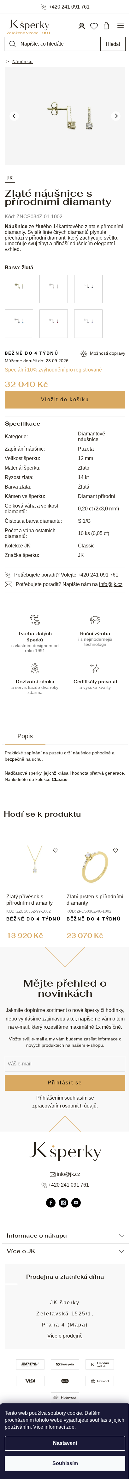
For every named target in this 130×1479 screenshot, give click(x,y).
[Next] (116, 116)
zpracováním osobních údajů (64, 1105)
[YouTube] (76, 1203)
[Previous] (14, 116)
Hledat (113, 44)
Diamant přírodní (96, 496)
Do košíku (65, 400)
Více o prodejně (65, 1336)
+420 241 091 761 (69, 6)
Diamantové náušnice (91, 436)
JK (10, 178)
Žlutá (83, 487)
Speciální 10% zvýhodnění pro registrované (53, 369)
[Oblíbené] (93, 25)
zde (70, 1427)
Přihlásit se (65, 1082)
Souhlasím (65, 1463)
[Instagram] (63, 1203)
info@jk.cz (110, 584)
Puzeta (86, 449)
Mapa (78, 1324)
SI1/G (84, 521)
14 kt (83, 477)
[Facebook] (51, 1203)
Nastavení (65, 1443)
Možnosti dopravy (107, 353)
